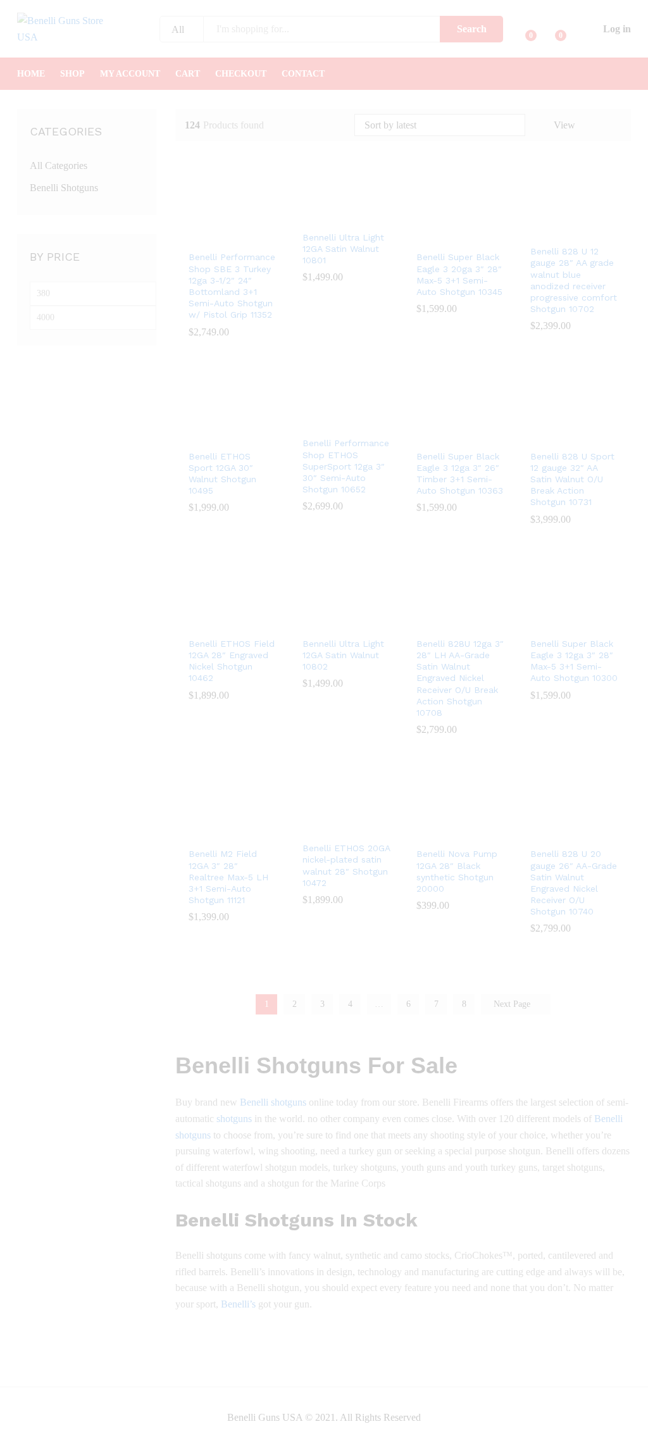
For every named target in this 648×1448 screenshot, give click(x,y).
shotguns (234, 1118)
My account (130, 74)
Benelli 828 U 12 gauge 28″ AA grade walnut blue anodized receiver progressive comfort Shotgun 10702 (573, 280)
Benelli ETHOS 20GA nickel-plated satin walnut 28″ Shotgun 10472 (346, 865)
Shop (72, 74)
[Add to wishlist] (245, 236)
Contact (303, 74)
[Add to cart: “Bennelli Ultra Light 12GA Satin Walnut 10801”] (329, 216)
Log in (617, 28)
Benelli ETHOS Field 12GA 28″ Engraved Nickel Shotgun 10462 (232, 661)
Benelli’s (238, 1304)
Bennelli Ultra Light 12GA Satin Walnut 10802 (343, 655)
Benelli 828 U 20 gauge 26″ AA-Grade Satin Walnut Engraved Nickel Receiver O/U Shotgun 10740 (573, 882)
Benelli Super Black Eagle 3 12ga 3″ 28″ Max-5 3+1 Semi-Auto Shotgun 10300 (574, 661)
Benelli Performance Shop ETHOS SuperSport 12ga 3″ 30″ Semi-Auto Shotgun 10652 (345, 466)
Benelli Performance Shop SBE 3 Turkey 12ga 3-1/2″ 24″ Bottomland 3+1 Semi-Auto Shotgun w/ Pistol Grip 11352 (232, 286)
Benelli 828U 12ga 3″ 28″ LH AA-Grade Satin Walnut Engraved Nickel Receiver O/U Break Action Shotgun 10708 (460, 678)
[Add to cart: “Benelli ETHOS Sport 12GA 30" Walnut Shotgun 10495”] (216, 435)
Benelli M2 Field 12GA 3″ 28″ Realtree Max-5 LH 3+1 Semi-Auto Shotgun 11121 (228, 877)
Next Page (513, 1004)
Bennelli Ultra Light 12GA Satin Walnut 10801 (343, 248)
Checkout (240, 74)
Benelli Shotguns (64, 187)
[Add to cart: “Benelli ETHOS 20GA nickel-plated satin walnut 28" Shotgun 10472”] (329, 827)
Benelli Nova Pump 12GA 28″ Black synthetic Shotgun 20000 (456, 871)
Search (472, 28)
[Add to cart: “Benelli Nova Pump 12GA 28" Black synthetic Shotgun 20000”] (443, 833)
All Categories (58, 165)
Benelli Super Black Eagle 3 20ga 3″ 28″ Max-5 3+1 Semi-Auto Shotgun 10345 (459, 274)
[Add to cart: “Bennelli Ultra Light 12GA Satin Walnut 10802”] (329, 623)
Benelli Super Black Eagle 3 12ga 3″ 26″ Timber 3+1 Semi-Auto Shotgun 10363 (459, 473)
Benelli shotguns (273, 1102)
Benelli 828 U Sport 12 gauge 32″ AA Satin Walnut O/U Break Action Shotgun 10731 (572, 479)
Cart (187, 74)
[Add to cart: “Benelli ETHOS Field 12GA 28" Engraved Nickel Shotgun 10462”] (216, 623)
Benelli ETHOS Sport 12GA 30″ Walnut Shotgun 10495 (222, 473)
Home (31, 74)
